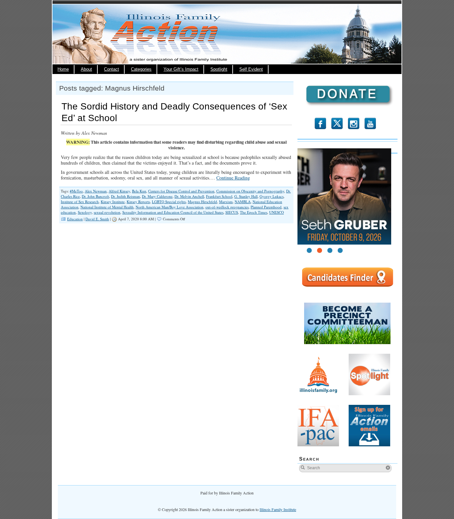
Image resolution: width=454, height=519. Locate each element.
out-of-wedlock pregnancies (227, 206)
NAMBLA (243, 201)
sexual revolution (107, 212)
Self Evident (251, 69)
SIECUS (231, 212)
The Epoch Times (253, 212)
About (86, 69)
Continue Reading (233, 178)
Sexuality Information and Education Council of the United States (172, 212)
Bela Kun (139, 190)
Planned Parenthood (266, 206)
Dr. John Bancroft (95, 196)
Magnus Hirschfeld (202, 201)
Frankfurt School (219, 196)
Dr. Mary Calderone (157, 196)
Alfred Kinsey (119, 190)
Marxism (226, 201)
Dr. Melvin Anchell (189, 196)
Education (75, 218)
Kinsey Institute (113, 201)
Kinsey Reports (138, 201)
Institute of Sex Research (80, 201)
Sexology (85, 212)
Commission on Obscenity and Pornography (250, 190)
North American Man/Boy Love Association (169, 206)
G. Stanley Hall (246, 196)
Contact (111, 69)
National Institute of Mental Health (107, 206)
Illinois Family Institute (278, 509)
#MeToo (76, 190)
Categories (141, 69)
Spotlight (218, 69)
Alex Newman (96, 190)
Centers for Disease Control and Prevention (181, 190)
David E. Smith (97, 218)
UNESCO (276, 212)
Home (63, 69)
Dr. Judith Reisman (125, 196)
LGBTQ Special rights (169, 201)
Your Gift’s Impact (181, 69)
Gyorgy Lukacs (272, 196)
